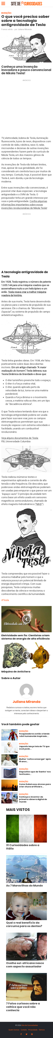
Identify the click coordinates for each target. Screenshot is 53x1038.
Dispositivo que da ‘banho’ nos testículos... (35, 773)
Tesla (6, 600)
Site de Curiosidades (29, 1025)
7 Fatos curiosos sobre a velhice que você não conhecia (23, 1007)
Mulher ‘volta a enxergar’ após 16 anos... (35, 760)
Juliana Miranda (25, 29)
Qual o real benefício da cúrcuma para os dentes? (24, 924)
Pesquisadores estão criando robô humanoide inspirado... (34, 735)
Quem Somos (14, 1030)
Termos (42, 1030)
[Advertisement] (26, 108)
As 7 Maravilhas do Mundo (24, 885)
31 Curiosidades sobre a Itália (22, 846)
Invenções (6, 13)
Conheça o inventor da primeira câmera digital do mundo (33, 799)
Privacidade (32, 1030)
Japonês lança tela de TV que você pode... (34, 747)
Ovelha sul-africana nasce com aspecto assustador (25, 964)
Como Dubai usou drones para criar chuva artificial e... (35, 785)
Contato (24, 1030)
